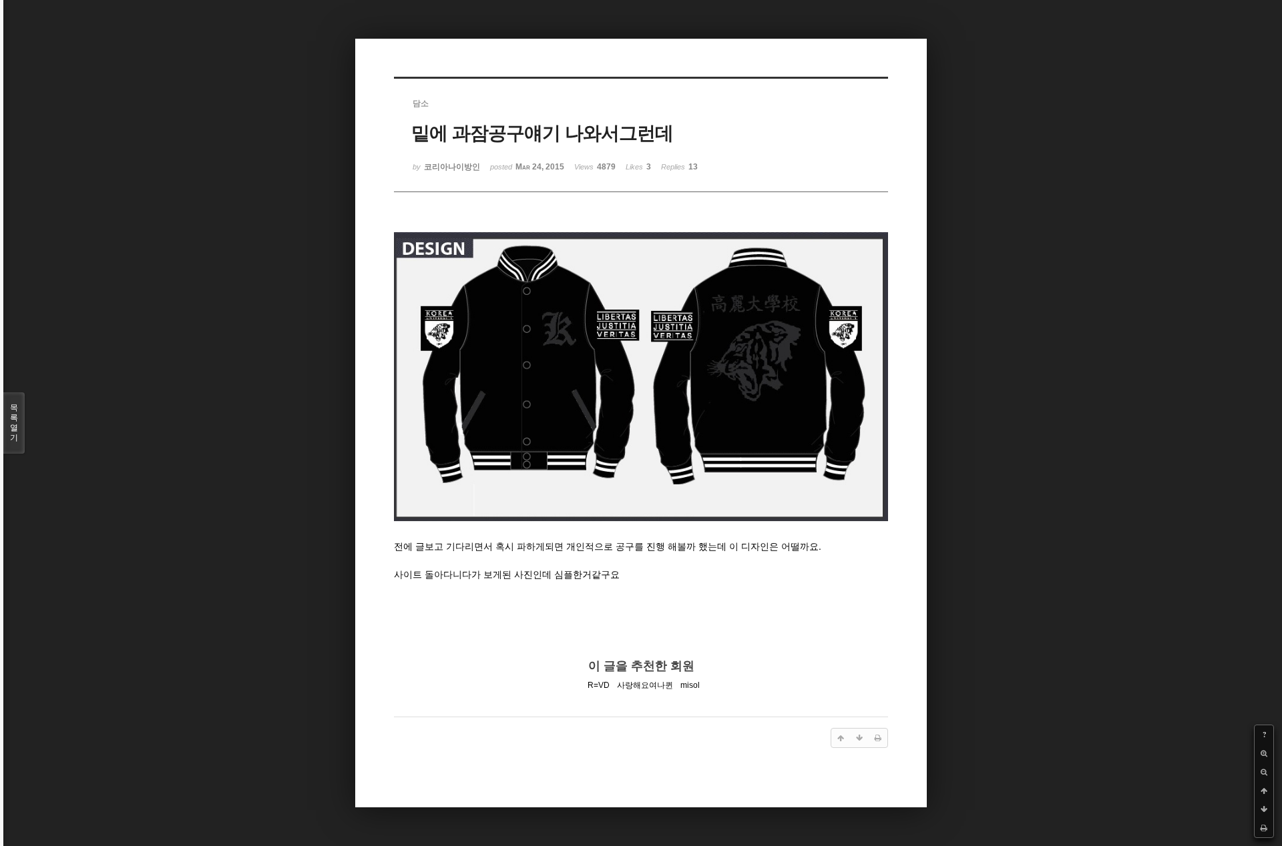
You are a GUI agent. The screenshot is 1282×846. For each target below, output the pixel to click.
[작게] (1264, 772)
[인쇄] (1264, 828)
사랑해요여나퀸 (645, 685)
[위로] (1264, 790)
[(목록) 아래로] (1264, 809)
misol (690, 685)
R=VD (599, 685)
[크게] (1264, 753)
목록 (14, 422)
